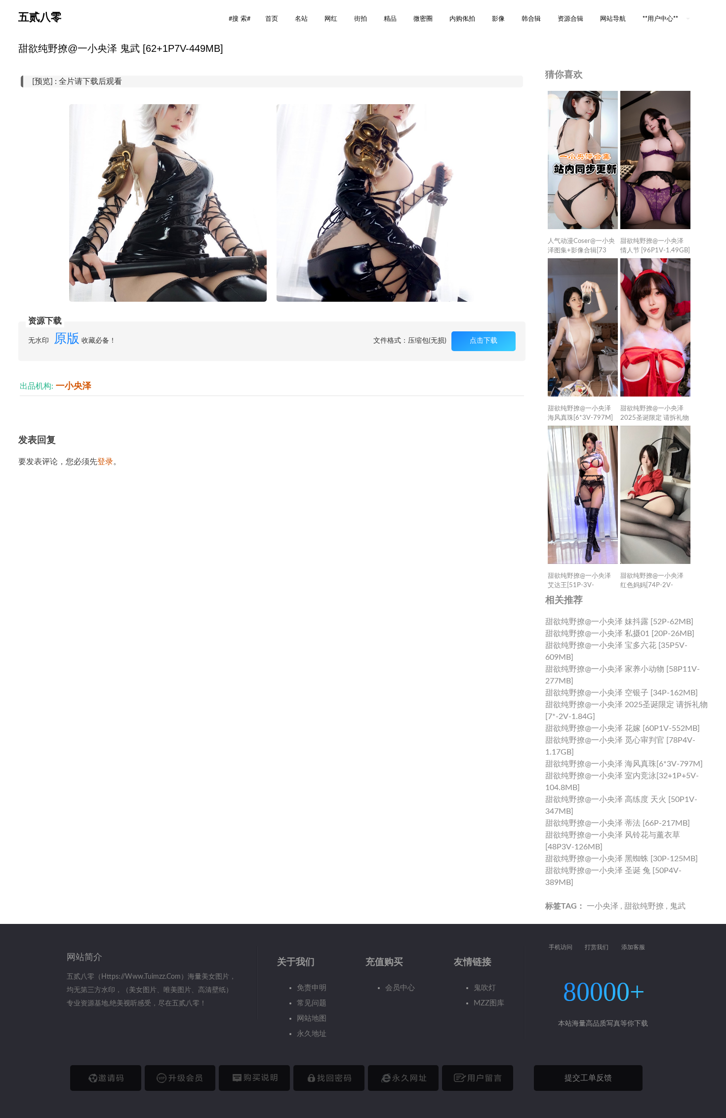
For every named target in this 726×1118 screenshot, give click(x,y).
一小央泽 (73, 386)
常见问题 (311, 1003)
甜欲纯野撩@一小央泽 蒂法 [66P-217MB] (617, 823)
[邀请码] (105, 1078)
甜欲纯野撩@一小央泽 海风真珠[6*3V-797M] (624, 764)
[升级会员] (180, 1078)
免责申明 (311, 988)
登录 (105, 462)
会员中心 (400, 988)
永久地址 (311, 1034)
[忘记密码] (328, 1078)
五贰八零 (40, 17)
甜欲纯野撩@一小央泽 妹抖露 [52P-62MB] (619, 622)
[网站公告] (477, 1078)
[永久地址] (403, 1078)
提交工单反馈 (588, 1078)
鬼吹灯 (485, 988)
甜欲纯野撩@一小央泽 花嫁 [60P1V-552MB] (622, 728)
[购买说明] (254, 1078)
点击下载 (483, 340)
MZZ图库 (489, 1003)
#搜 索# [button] (239, 18)
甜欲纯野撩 (644, 906)
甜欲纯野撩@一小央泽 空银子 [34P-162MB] (621, 693)
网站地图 (311, 1018)
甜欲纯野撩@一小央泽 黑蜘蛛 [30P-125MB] (621, 859)
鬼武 (678, 906)
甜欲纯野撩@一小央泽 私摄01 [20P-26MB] (619, 634)
